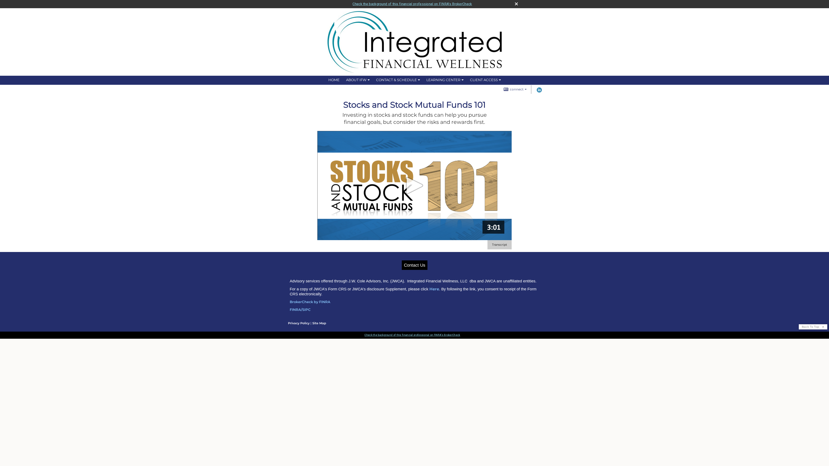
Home (334, 80)
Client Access (484, 80)
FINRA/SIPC (300, 310)
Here (434, 289)
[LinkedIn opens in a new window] (539, 91)
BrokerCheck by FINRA (310, 302)
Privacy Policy (299, 323)
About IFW (356, 80)
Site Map (319, 323)
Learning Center (443, 80)
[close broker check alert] (516, 4)
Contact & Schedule (396, 80)
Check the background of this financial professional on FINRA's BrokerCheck (412, 4)
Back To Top (811, 326)
